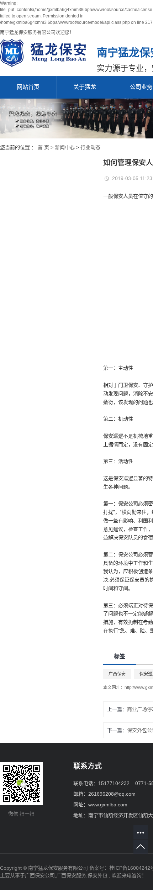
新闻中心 (65, 147)
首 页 (43, 147)
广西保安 (117, 674)
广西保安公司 (40, 875)
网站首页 (28, 87)
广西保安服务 (71, 875)
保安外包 (97, 875)
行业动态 (90, 147)
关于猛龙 (84, 87)
